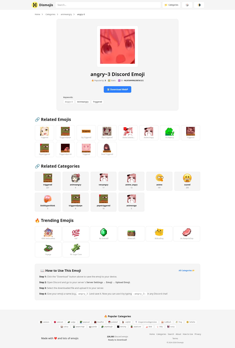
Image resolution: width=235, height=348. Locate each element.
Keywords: (68, 97)
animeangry (66, 14)
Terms (175, 338)
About (178, 334)
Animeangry (82, 101)
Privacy (198, 334)
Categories (50, 14)
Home (37, 14)
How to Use (188, 334)
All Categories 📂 (187, 270)
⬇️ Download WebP (117, 89)
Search (171, 334)
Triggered (97, 101)
